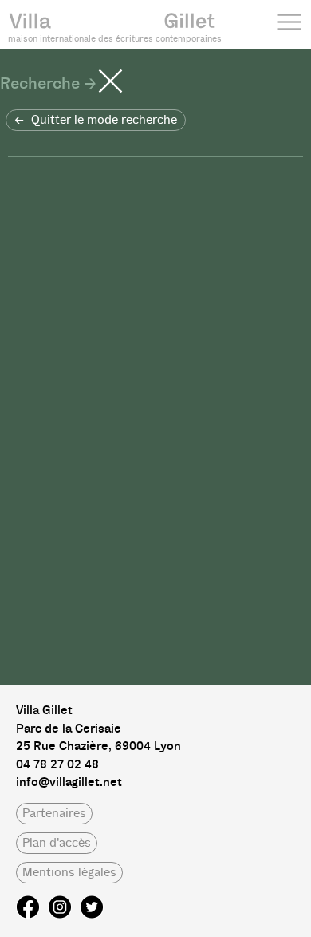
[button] (96, 120)
